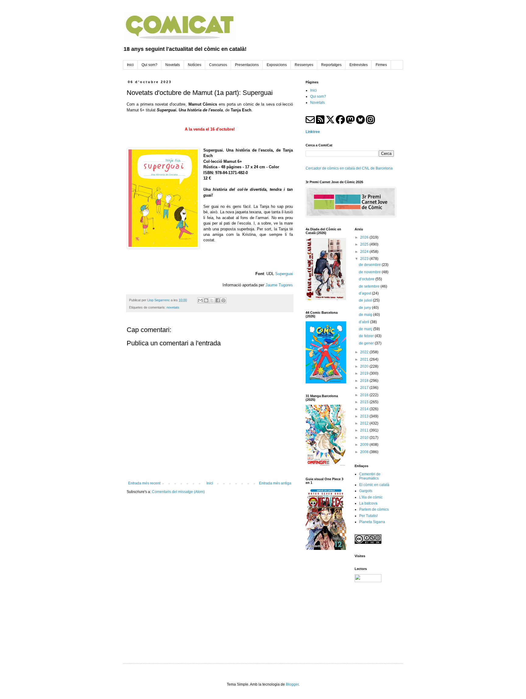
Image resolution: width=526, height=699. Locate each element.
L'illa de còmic (371, 497)
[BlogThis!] (206, 300)
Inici (209, 483)
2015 (365, 402)
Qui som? (318, 96)
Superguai (284, 273)
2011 (365, 430)
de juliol (366, 300)
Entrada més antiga (275, 483)
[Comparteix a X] (212, 300)
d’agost (365, 293)
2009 (365, 444)
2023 (365, 259)
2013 (365, 416)
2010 (365, 437)
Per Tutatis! (368, 516)
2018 (365, 381)
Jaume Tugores (279, 285)
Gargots (365, 491)
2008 (365, 452)
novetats (173, 307)
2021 (365, 359)
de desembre (370, 265)
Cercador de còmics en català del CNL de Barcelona (349, 168)
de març (366, 329)
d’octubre (367, 279)
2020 (365, 366)
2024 (365, 252)
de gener (367, 343)
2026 (365, 237)
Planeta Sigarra (372, 522)
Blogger (292, 684)
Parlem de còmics (374, 509)
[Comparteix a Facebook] (218, 300)
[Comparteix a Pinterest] (223, 300)
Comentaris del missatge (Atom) (178, 492)
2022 (365, 352)
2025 (365, 244)
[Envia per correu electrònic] (200, 300)
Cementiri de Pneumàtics (369, 476)
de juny (365, 308)
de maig (366, 315)
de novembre (370, 272)
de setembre (369, 286)
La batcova (368, 503)
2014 (365, 409)
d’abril (364, 322)
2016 (365, 395)
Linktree (313, 132)
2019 (365, 373)
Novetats (317, 102)
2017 (365, 388)
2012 (365, 423)
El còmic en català (374, 485)
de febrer (367, 336)
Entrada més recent (144, 483)
